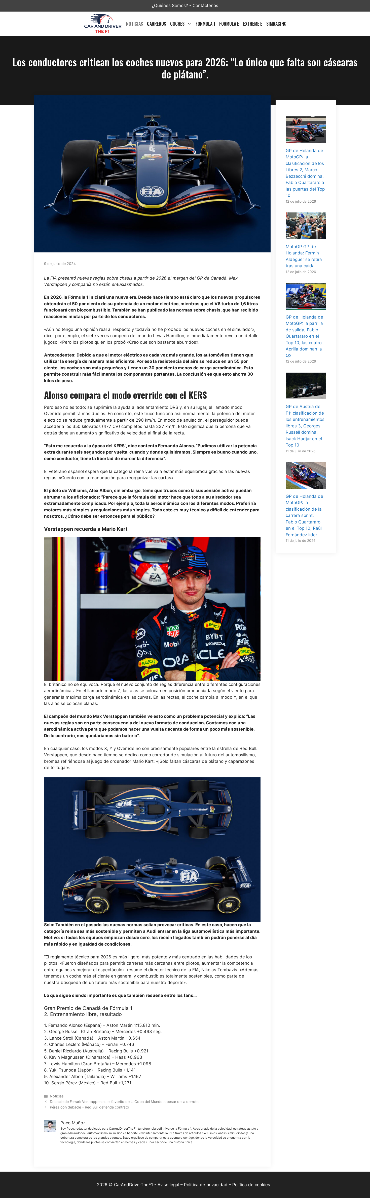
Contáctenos (205, 5)
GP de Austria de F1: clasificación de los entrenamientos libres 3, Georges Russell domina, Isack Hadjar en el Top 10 (305, 426)
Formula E (229, 23)
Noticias (134, 23)
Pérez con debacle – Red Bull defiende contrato (89, 1107)
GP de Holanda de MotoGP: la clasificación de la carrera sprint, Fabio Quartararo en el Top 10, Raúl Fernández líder (304, 515)
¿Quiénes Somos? (170, 5)
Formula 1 (205, 23)
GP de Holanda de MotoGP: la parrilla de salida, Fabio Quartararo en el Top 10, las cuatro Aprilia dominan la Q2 (304, 336)
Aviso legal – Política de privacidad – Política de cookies (214, 1184)
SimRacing (276, 23)
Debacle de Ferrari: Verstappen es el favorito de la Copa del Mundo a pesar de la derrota (124, 1101)
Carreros (156, 23)
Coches (177, 23)
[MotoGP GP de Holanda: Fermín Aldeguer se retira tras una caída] (306, 235)
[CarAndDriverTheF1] (102, 24)
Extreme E (252, 23)
